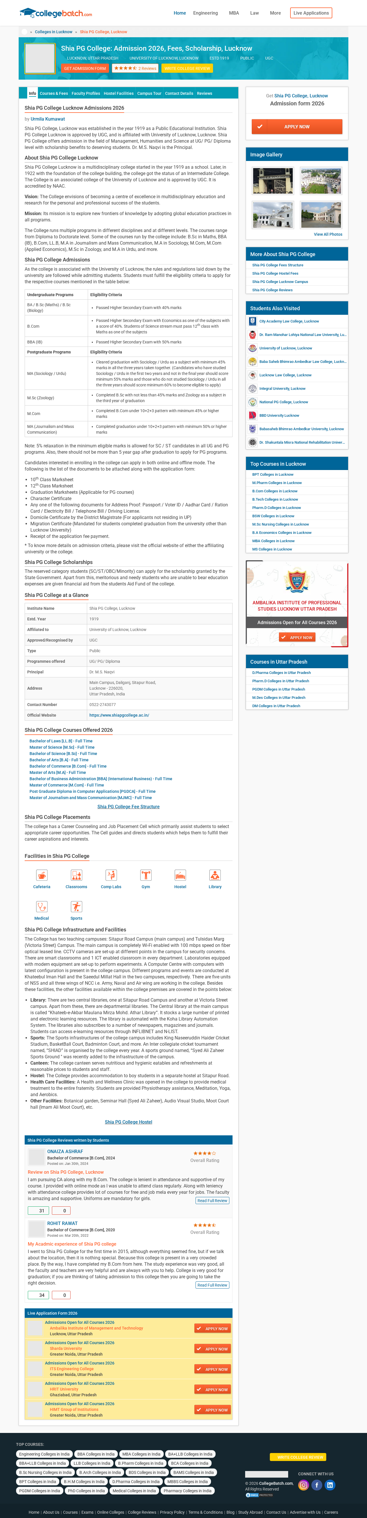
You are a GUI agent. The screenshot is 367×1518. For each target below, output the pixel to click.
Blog (231, 1512)
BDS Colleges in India (147, 1472)
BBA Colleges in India (96, 1454)
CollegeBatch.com (276, 1483)
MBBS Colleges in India (187, 1481)
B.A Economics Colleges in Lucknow (282, 532)
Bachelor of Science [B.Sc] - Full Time (63, 753)
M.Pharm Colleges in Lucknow (277, 483)
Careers (331, 1512)
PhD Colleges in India (86, 1490)
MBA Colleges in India (141, 1454)
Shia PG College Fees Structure (277, 265)
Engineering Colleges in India (44, 1454)
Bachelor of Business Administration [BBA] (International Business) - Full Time (101, 778)
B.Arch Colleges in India (100, 1472)
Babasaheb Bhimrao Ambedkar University (293, 429)
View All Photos (328, 234)
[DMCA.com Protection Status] (259, 1495)
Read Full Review (212, 1200)
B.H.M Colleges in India (84, 1481)
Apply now (217, 1328)
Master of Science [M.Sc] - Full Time (62, 747)
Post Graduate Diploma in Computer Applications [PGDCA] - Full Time (93, 791)
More (276, 13)
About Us (51, 1512)
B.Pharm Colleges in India (140, 1463)
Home (180, 13)
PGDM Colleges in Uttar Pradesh (278, 689)
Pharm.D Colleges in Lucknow (276, 508)
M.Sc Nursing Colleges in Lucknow (280, 524)
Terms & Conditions (205, 1512)
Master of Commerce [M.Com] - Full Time (67, 785)
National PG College (275, 402)
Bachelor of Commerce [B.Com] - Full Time (68, 766)
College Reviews (142, 1512)
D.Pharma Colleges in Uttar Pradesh (281, 672)
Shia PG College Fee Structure (128, 806)
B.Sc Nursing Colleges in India (45, 1472)
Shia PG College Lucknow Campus (280, 282)
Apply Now (297, 126)
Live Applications (311, 13)
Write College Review (187, 68)
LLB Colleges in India (92, 1463)
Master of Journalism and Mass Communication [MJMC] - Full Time (91, 797)
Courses (70, 1512)
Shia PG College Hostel (128, 1122)
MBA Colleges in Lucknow (273, 541)
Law (255, 13)
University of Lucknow (277, 348)
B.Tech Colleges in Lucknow (275, 499)
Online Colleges (110, 1512)
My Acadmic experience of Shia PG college (72, 1244)
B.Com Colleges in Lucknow (275, 491)
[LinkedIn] (330, 1485)
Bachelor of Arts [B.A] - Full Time (59, 760)
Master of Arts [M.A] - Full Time (58, 772)
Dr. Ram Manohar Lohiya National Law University (298, 335)
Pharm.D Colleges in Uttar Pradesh (280, 681)
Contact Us (276, 1512)
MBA (234, 13)
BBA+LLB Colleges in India (42, 1463)
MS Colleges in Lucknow (272, 549)
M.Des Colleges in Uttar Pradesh (278, 697)
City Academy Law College (280, 321)
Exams (87, 1512)
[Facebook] (316, 1485)
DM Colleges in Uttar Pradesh (276, 706)
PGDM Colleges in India (39, 1490)
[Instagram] (303, 1485)
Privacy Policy (172, 1512)
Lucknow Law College (277, 375)
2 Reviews (147, 68)
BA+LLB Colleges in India (190, 1454)
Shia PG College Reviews (50, 1140)
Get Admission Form (85, 68)
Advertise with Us (305, 1512)
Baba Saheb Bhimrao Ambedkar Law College (295, 361)
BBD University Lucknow (279, 415)
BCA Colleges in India (189, 1463)
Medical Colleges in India (134, 1490)
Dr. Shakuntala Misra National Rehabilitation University (303, 442)
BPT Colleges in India (37, 1481)
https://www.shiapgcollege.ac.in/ (119, 715)
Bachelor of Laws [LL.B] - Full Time (61, 741)
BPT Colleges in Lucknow (273, 474)
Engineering (206, 13)
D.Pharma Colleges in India (136, 1481)
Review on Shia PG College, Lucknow (66, 1172)
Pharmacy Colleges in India (188, 1490)
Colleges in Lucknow (53, 32)
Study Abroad (250, 1512)
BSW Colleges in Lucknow (273, 516)
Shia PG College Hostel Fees (275, 273)
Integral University (274, 388)
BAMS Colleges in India (193, 1472)
